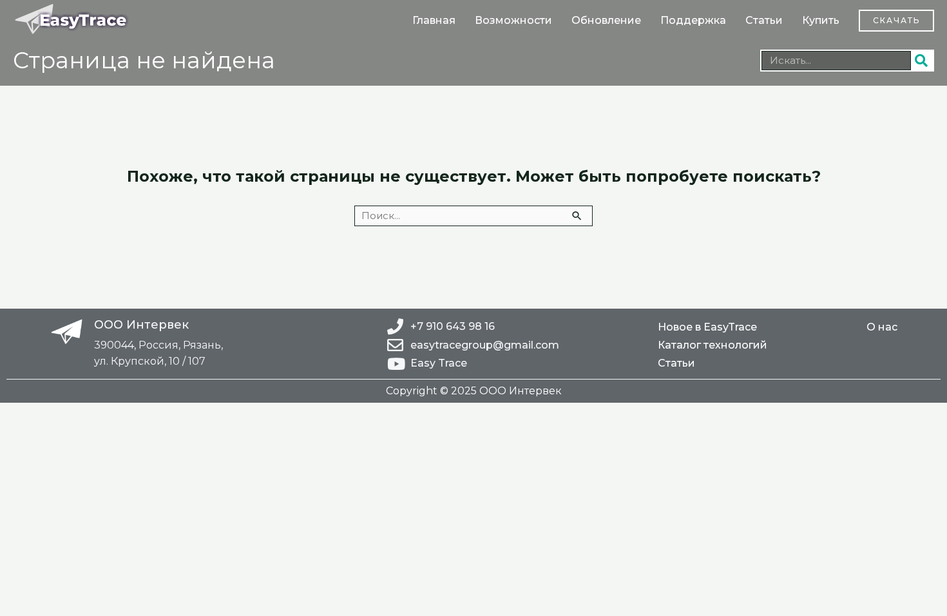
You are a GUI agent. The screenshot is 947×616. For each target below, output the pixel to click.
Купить (820, 20)
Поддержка (693, 20)
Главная (433, 20)
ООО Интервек (141, 325)
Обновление (606, 20)
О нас (881, 327)
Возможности (513, 20)
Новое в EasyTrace (707, 327)
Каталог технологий (712, 345)
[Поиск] (922, 60)
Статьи (764, 20)
